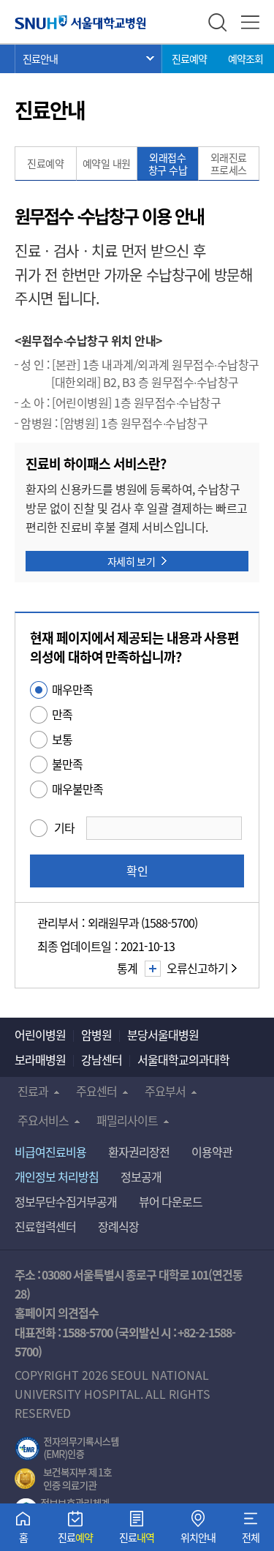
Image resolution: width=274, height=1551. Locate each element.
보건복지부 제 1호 (63, 1479)
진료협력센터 (45, 1226)
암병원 (96, 1034)
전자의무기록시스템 (67, 1448)
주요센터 (96, 1091)
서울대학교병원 (80, 22)
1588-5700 (87, 1332)
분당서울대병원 (163, 1034)
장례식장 (118, 1226)
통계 (127, 968)
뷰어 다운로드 (170, 1201)
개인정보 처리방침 (57, 1176)
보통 (62, 739)
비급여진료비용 (50, 1151)
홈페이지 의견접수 (57, 1312)
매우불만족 (77, 788)
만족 (62, 714)
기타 (64, 827)
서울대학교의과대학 (183, 1059)
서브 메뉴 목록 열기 (88, 58)
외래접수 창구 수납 (168, 163)
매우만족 (72, 689)
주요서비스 (43, 1120)
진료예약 (189, 58)
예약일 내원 (107, 163)
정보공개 (141, 1176)
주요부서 (165, 1091)
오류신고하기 (197, 968)
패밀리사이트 (127, 1120)
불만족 (67, 764)
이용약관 (211, 1151)
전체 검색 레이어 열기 (217, 22)
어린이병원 (40, 1034)
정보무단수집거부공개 (66, 1201)
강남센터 (101, 1059)
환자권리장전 (139, 1151)
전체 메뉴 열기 (250, 22)
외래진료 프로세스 (228, 163)
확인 (137, 870)
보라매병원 (40, 1059)
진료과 (33, 1091)
